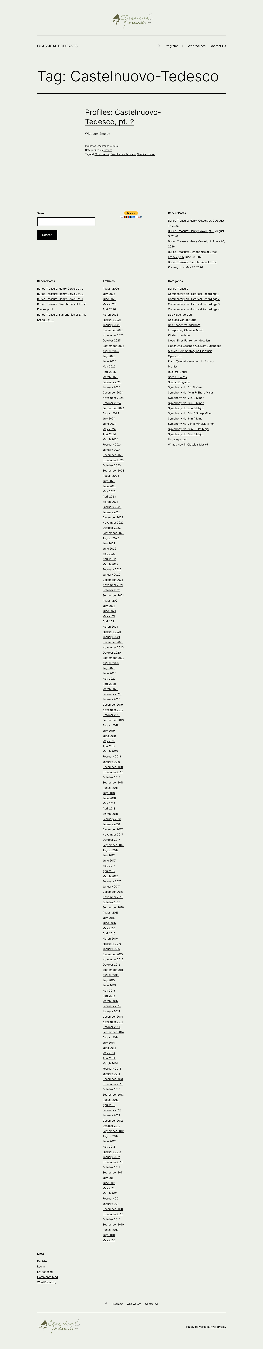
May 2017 (109, 865)
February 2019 (112, 756)
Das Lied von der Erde (182, 319)
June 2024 (109, 423)
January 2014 (111, 1073)
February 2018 (112, 819)
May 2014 (109, 1053)
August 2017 (110, 850)
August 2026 (111, 288)
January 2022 (111, 574)
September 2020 (113, 657)
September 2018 (113, 782)
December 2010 (113, 1209)
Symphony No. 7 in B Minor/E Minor (191, 423)
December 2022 (113, 517)
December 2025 (113, 330)
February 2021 (112, 631)
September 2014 (113, 1032)
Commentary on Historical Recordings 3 (194, 304)
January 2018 (111, 824)
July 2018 (109, 793)
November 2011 (113, 1162)
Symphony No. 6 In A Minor (186, 418)
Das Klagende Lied (180, 314)
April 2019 (109, 746)
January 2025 (111, 387)
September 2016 (113, 907)
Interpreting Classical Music (185, 330)
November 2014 (113, 1021)
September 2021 (113, 595)
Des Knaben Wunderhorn (184, 325)
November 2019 (113, 709)
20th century (102, 154)
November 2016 (113, 897)
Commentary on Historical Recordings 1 (193, 293)
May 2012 (109, 1146)
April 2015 (109, 995)
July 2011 (108, 1177)
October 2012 (111, 1125)
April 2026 (109, 309)
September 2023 (113, 470)
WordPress (218, 1326)
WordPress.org (46, 1282)
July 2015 (109, 980)
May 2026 (109, 304)
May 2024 (109, 429)
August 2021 (111, 600)
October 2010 (111, 1219)
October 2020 (112, 652)
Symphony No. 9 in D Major (185, 434)
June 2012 (109, 1141)
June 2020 (109, 673)
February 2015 (112, 1006)
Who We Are (197, 46)
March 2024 (110, 439)
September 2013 (113, 1094)
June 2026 (109, 299)
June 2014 (109, 1047)
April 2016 (109, 933)
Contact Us (218, 46)
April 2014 (109, 1058)
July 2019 (109, 730)
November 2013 (113, 1084)
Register (42, 1261)
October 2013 (111, 1089)
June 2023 (109, 486)
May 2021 (109, 616)
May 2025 (109, 366)
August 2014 (111, 1037)
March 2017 (110, 876)
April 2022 (109, 558)
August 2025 (111, 351)
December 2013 (113, 1079)
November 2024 (113, 397)
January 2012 (111, 1157)
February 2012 (112, 1151)
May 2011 (109, 1188)
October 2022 (112, 527)
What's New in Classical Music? (188, 444)
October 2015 (111, 964)
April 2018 (109, 808)
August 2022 (111, 538)
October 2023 (112, 465)
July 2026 (109, 293)
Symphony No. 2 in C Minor (186, 397)
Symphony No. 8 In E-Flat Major (188, 429)
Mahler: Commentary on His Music (190, 351)
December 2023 (113, 455)
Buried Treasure (178, 288)
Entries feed (45, 1271)
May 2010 (109, 1240)
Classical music (146, 154)
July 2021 (109, 605)
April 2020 (109, 683)
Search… (43, 213)
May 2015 (109, 990)
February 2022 (112, 569)
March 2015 (110, 1001)
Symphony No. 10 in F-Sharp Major (190, 392)
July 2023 (109, 481)
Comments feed (47, 1277)
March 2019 (110, 751)
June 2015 (109, 985)
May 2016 (109, 928)
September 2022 (113, 532)
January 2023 (111, 512)
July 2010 (109, 1235)
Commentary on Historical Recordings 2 (194, 299)
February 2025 (112, 382)
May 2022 (109, 553)
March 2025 (110, 377)
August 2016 (111, 912)
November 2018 (113, 772)
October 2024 (112, 403)
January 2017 (111, 886)
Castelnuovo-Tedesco (123, 154)
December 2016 (113, 891)
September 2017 (113, 845)
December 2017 (113, 829)
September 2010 (113, 1224)
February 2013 (112, 1110)
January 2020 (111, 699)
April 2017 (109, 871)
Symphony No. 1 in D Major (185, 387)
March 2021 (110, 626)
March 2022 (110, 564)
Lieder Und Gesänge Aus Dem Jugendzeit (194, 345)
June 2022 (109, 548)
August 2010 (111, 1229)
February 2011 (112, 1198)
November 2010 (113, 1214)
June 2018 (109, 798)
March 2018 (110, 813)
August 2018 (111, 787)
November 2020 (113, 647)
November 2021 (113, 585)
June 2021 (109, 611)
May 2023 (109, 491)
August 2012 (111, 1136)
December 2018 (113, 767)
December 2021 (113, 579)
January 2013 (111, 1115)
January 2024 (112, 449)
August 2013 (111, 1099)
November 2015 (113, 959)
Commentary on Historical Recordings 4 (194, 309)
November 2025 (113, 335)
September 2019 (113, 720)
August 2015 (111, 975)
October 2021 (111, 590)
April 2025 (109, 371)
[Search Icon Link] (159, 46)
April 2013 (109, 1105)
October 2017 (111, 839)
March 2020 (110, 689)
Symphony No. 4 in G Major (186, 408)
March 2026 (110, 314)
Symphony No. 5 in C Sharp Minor (190, 413)
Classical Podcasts (57, 46)
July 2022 (109, 543)
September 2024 (113, 408)
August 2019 (111, 725)
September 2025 (113, 345)
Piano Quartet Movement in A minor (191, 361)
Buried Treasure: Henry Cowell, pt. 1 (191, 241)
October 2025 (112, 340)
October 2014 (111, 1027)
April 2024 (109, 434)
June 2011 (109, 1183)
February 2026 (112, 319)
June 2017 (109, 860)
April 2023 (109, 496)
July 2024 (109, 418)
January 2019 (111, 761)
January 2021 (111, 637)
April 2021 (109, 621)
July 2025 (109, 356)
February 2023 (112, 506)
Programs (171, 46)
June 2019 (109, 735)
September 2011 (113, 1172)
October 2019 (111, 715)
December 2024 (113, 392)
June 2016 (109, 922)
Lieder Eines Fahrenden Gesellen (189, 340)
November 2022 (113, 522)
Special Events (177, 377)
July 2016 (109, 917)
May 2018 (109, 803)
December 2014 (113, 1016)
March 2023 (110, 501)
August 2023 (111, 475)
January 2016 (111, 948)
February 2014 (112, 1068)
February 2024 (112, 444)
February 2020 (112, 694)
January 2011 (111, 1203)
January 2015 (111, 1011)
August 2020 (111, 663)
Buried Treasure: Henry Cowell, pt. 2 (191, 220)
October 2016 (111, 902)
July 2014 (109, 1042)
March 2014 (110, 1063)
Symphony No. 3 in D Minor (186, 403)
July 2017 (109, 855)
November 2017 (113, 834)
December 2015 (113, 954)
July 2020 (109, 668)
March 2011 (110, 1193)
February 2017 (112, 881)
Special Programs (179, 382)
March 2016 (110, 938)
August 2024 (111, 413)
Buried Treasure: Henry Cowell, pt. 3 (191, 231)
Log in (41, 1266)
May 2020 (109, 678)
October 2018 (111, 777)
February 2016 (112, 943)
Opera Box (175, 356)
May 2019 (109, 741)
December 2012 (113, 1120)
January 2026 (111, 325)
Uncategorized (177, 439)
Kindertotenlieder (179, 335)
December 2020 (113, 642)
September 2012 (113, 1131)
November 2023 (113, 460)
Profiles (107, 149)
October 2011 (111, 1167)
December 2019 (113, 704)
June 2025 (109, 361)
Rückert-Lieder (177, 371)
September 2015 (113, 969)
